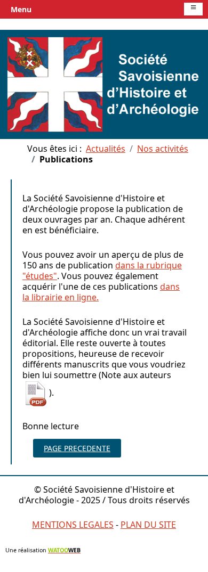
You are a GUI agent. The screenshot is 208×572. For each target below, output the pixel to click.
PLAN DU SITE (148, 524)
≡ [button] (193, 8)
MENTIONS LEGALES (73, 524)
